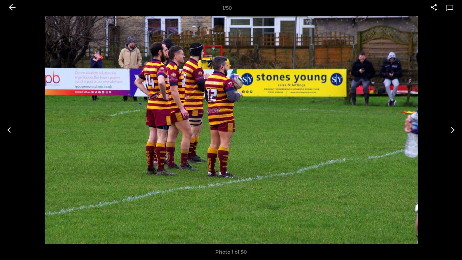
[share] (434, 8)
